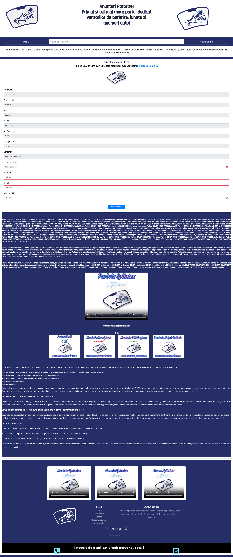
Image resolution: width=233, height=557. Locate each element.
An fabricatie (9, 131)
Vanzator (8, 151)
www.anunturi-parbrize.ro (11, 219)
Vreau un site (99, 523)
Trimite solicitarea (116, 207)
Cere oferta (99, 514)
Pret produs (9, 141)
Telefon (7, 172)
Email (6, 183)
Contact (99, 517)
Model (6, 120)
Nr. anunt (8, 89)
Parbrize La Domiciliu (147, 66)
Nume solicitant (11, 162)
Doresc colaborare (99, 520)
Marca (6, 110)
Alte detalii (9, 193)
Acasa (99, 510)
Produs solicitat (11, 100)
